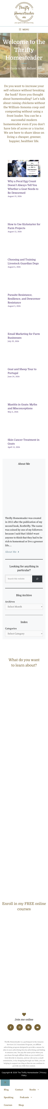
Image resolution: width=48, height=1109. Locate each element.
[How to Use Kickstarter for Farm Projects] (24, 218)
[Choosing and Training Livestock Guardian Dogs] (24, 253)
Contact (19, 1089)
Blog (6, 1089)
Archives (10, 601)
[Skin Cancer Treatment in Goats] (24, 433)
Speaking (8, 1097)
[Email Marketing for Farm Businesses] (24, 327)
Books (32, 1089)
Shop (21, 1105)
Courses (8, 1105)
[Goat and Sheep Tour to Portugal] (24, 362)
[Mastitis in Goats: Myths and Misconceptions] (24, 398)
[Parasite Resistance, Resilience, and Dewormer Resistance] (24, 288)
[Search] (37, 578)
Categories (11, 628)
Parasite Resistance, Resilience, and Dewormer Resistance (24, 298)
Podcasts (24, 1097)
